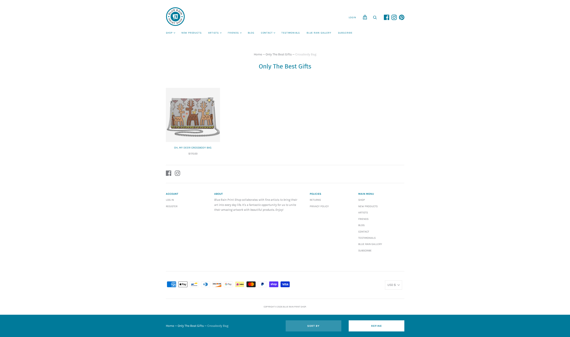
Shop (169, 32)
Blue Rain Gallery (319, 32)
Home (258, 54)
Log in (170, 199)
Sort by (313, 325)
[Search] (375, 19)
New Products (191, 32)
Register (171, 206)
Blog (251, 32)
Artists (213, 32)
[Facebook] (168, 174)
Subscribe (345, 32)
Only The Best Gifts (279, 54)
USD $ (391, 285)
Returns (315, 199)
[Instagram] (177, 174)
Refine (376, 325)
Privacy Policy (319, 206)
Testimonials (290, 32)
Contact (267, 32)
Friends (233, 32)
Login (352, 17)
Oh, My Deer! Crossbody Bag (193, 147)
